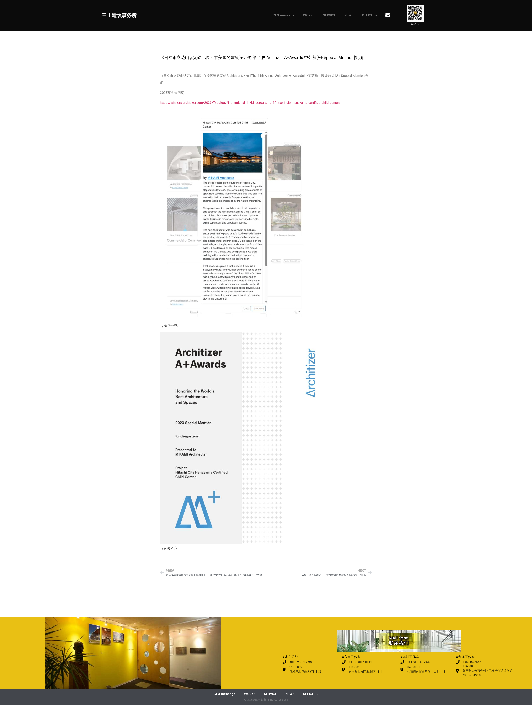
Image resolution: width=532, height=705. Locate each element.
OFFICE (367, 15)
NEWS (349, 15)
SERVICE (329, 15)
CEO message (284, 15)
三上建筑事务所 (119, 15)
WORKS (309, 15)
